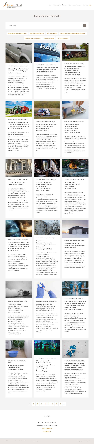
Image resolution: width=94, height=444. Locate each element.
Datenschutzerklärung (29, 441)
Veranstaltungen (77, 5)
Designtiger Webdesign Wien (84, 441)
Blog (70, 5)
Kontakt (85, 5)
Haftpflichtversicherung (37, 33)
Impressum (39, 441)
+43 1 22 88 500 (47, 428)
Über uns (64, 5)
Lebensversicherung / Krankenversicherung (72, 33)
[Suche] (84, 25)
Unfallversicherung (63, 38)
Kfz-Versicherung (52, 33)
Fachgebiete (57, 5)
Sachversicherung (49, 38)
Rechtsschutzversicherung (32, 38)
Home (50, 5)
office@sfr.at (47, 431)
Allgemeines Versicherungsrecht (17, 33)
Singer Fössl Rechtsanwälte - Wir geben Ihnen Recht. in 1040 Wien (12, 5)
